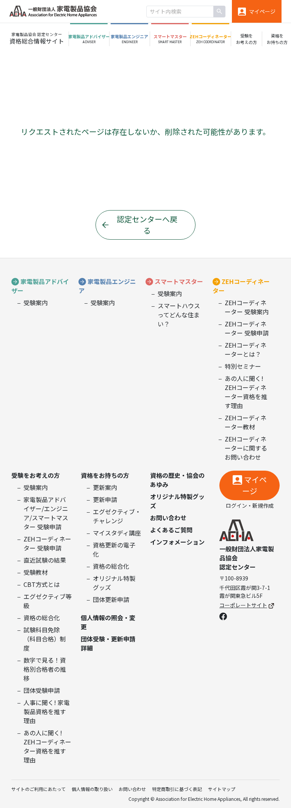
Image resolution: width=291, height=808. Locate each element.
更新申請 (105, 499)
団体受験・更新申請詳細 (108, 643)
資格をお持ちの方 (105, 475)
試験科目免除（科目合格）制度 (44, 638)
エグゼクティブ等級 (47, 601)
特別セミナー (243, 366)
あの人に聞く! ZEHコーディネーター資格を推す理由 (246, 392)
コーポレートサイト (243, 605)
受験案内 (35, 302)
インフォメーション (177, 541)
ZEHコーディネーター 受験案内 (247, 307)
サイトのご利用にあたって (38, 789)
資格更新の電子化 (114, 549)
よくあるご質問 (171, 529)
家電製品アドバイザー (40, 286)
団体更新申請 (111, 599)
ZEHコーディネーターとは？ (245, 349)
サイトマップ (221, 789)
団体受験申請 (41, 690)
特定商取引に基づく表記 (177, 789)
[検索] (219, 11)
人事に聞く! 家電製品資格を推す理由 (46, 711)
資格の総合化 (41, 617)
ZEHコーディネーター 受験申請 (247, 328)
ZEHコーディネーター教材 (245, 422)
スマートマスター (179, 281)
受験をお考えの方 (35, 475)
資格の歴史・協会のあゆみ (177, 480)
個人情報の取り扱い (92, 789)
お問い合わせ (168, 517)
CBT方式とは (41, 584)
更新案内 (105, 487)
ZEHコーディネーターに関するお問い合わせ (246, 448)
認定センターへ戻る (147, 225)
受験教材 (35, 572)
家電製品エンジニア (107, 286)
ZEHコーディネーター (241, 286)
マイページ (254, 485)
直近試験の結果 (44, 560)
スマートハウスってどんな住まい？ (179, 314)
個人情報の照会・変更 (108, 622)
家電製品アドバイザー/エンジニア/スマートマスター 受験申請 (45, 513)
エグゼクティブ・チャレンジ (117, 516)
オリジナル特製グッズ (114, 583)
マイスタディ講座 (117, 532)
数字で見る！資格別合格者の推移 (44, 669)
